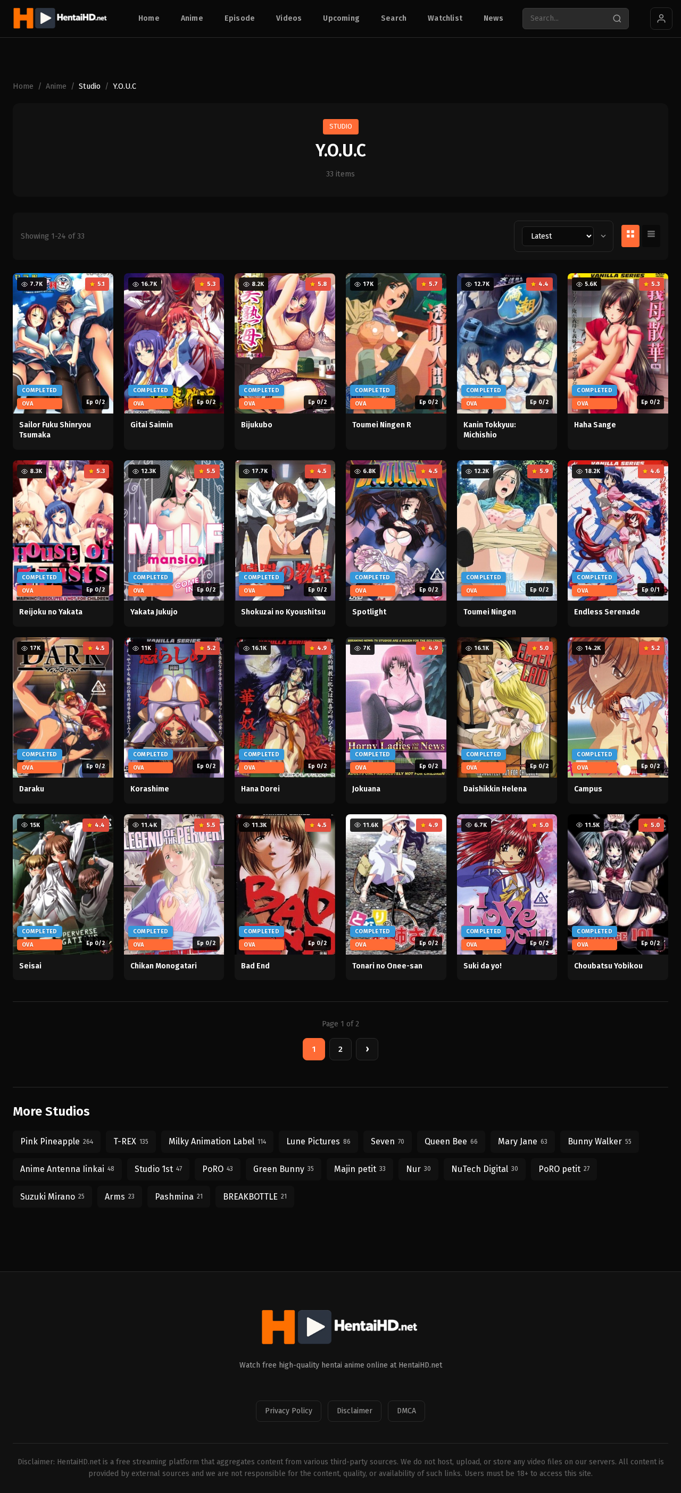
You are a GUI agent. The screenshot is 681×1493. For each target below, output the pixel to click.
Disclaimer (354, 1410)
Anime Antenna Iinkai (67, 1169)
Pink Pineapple (56, 1141)
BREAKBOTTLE (255, 1197)
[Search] (617, 18)
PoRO (217, 1169)
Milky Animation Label (217, 1141)
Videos (289, 18)
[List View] (651, 236)
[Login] (661, 18)
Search (393, 18)
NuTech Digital (484, 1169)
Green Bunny (283, 1169)
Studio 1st (158, 1169)
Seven (387, 1141)
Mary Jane (522, 1141)
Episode (240, 18)
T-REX (130, 1141)
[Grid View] (630, 236)
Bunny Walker (600, 1141)
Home (149, 18)
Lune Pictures (318, 1141)
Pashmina (179, 1197)
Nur (418, 1169)
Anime (192, 18)
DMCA (406, 1410)
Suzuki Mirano (52, 1197)
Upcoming (341, 18)
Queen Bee (451, 1141)
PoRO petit (563, 1169)
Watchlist (445, 18)
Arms (120, 1197)
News (493, 18)
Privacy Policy (288, 1410)
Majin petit (360, 1169)
